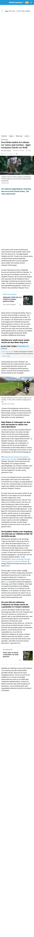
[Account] (31, 2)
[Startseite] (16, 2)
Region (11, 136)
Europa (7, 582)
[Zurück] (2, 11)
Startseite (4, 136)
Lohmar (27, 136)
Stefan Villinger (7, 150)
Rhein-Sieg (19, 136)
